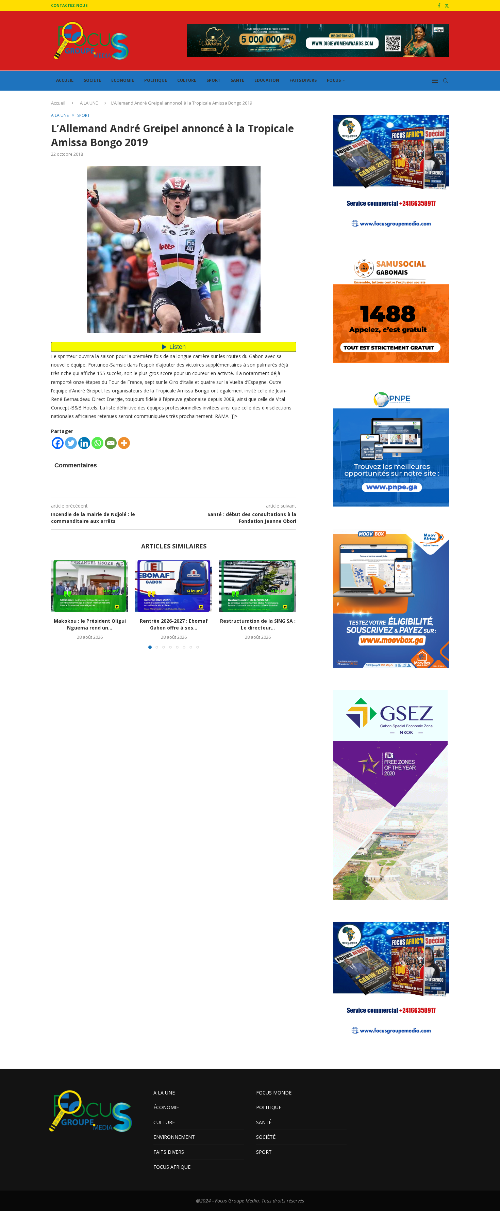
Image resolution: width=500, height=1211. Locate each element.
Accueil (58, 103)
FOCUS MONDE (273, 1092)
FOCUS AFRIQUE (171, 1167)
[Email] (111, 443)
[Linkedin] (84, 443)
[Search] (445, 81)
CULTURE (186, 80)
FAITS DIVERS (303, 80)
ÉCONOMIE (122, 80)
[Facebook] (439, 5)
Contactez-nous (69, 5)
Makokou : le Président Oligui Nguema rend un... (90, 624)
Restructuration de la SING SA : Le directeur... (258, 624)
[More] (124, 443)
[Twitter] (447, 5)
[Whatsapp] (97, 443)
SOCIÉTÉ (92, 80)
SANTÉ (237, 80)
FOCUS (334, 80)
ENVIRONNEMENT (174, 1137)
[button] (60, 604)
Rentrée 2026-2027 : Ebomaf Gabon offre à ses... (174, 624)
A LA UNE (89, 103)
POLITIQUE (155, 80)
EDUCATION (266, 80)
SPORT (213, 80)
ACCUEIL (64, 80)
